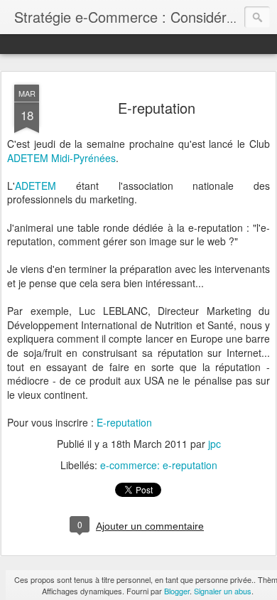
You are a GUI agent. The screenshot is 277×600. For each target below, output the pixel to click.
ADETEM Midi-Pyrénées (61, 158)
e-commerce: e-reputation (158, 465)
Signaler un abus (222, 590)
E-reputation (156, 107)
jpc (214, 443)
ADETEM (35, 185)
